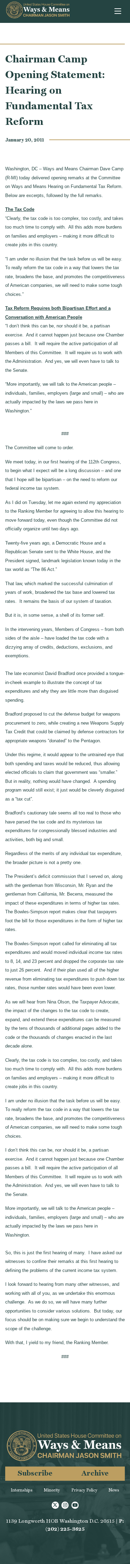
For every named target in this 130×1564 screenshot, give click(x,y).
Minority (52, 1490)
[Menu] (118, 11)
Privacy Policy (84, 1490)
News (114, 1490)
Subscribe (35, 1473)
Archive (95, 1473)
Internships (22, 1490)
